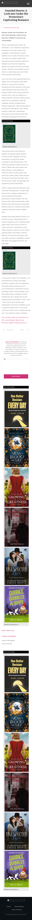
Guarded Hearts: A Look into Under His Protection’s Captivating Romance (16, 15)
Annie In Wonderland (8, 640)
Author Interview (7, 644)
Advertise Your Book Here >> (10, 146)
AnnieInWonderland (11, 27)
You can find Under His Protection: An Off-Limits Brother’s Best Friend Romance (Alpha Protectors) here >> (15, 320)
